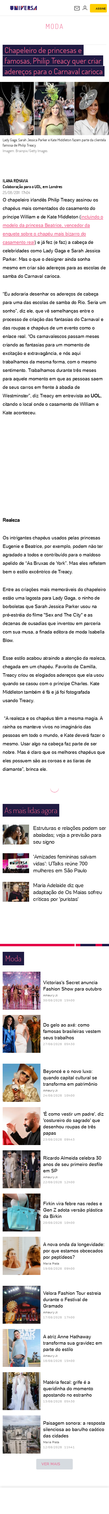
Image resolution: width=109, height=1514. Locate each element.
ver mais (51, 1464)
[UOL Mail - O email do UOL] (77, 8)
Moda (55, 26)
